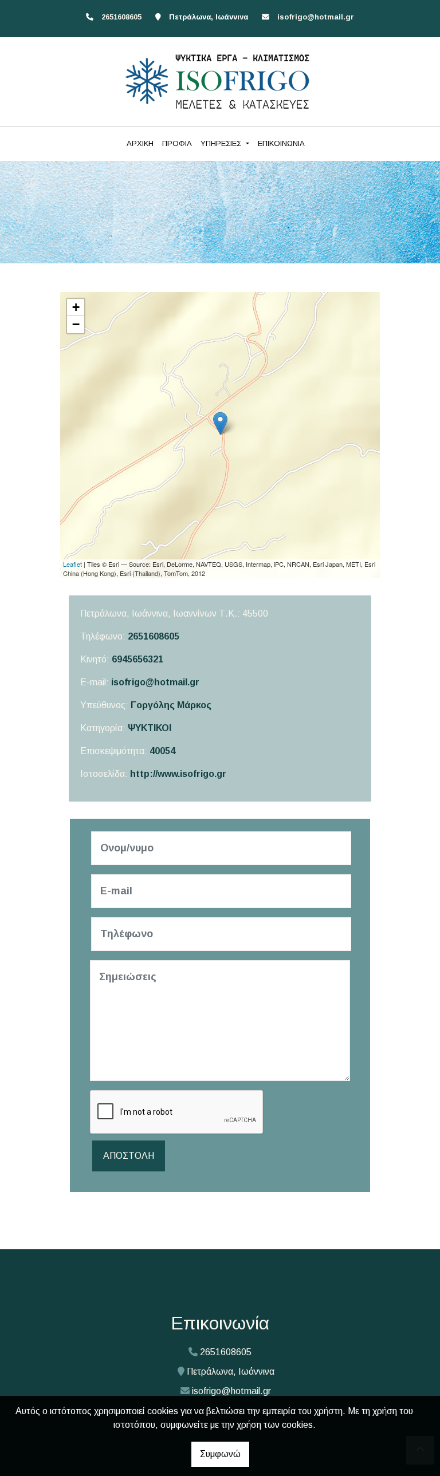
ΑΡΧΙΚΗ (140, 143)
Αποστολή (128, 1156)
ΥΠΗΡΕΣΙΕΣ (222, 143)
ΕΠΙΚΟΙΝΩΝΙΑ (281, 143)
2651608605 (153, 636)
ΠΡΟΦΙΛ (177, 143)
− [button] (76, 324)
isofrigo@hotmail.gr (315, 17)
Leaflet (72, 564)
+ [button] (76, 307)
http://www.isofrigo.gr (178, 774)
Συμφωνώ (220, 1454)
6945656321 (137, 659)
